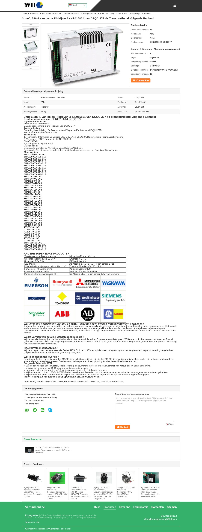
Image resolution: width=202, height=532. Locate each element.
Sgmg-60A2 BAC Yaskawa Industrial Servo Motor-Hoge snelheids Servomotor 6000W (33, 492)
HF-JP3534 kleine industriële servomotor (81, 381)
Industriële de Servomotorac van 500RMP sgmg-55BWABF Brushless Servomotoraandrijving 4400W (80, 493)
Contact (134, 80)
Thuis (24, 13)
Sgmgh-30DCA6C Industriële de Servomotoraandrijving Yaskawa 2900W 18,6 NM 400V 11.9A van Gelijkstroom (103, 493)
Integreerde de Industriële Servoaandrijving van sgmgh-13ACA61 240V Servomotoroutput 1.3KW (57, 493)
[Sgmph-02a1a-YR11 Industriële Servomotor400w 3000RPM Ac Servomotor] (127, 478)
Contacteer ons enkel (60, 528)
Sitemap (172, 507)
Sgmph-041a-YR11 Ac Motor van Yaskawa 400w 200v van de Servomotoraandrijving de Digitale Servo (150, 492)
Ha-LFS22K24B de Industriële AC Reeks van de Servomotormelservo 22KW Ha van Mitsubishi (53, 450)
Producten (34, 13)
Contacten (157, 507)
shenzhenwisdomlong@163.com (160, 519)
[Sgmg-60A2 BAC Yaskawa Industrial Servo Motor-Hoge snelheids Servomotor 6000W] (34, 478)
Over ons (124, 507)
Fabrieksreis (140, 507)
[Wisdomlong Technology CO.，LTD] (32, 4)
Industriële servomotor (51, 13)
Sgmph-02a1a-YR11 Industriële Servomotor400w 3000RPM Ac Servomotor (126, 492)
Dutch (74, 5)
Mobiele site (33, 522)
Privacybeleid (32, 515)
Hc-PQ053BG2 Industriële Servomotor (46, 381)
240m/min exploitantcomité (112, 381)
